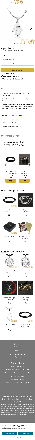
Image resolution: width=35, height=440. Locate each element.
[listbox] (17, 59)
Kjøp (10, 181)
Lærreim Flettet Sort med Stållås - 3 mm (11, 173)
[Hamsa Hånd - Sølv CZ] (17, 27)
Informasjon (6, 88)
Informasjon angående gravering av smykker (17, 373)
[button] (14, 43)
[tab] (17, 88)
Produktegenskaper (10, 136)
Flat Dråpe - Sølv (10, 324)
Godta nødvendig (9, 433)
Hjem (8, 8)
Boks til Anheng (9, 236)
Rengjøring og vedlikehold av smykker (17, 369)
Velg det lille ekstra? (8, 64)
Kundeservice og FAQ (17, 366)
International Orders (17, 379)
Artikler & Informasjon (17, 376)
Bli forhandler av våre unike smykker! (17, 383)
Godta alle (26, 433)
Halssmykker (14, 8)
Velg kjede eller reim (8, 59)
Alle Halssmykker (24, 8)
